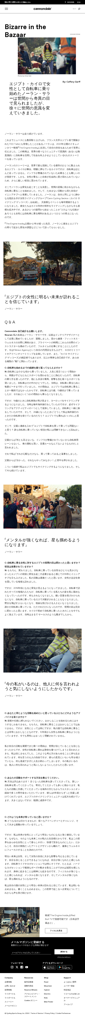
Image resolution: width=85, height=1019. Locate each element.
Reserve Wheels (30, 990)
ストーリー (9, 1002)
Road (46, 982)
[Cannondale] (42, 8)
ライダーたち (10, 994)
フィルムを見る (56, 931)
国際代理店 (28, 986)
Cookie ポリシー (30, 1000)
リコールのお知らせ (72, 994)
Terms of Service (37, 1013)
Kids (46, 998)
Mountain (48, 986)
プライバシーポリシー (64, 957)
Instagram (12, 967)
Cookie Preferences (63, 1013)
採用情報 (8, 990)
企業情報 (8, 982)
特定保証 (67, 990)
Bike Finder (48, 1002)
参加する (64, 952)
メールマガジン (11, 1006)
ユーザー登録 (69, 986)
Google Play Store (64, 967)
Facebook (21, 967)
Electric (47, 994)
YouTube (26, 967)
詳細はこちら (27, 2)
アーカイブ (68, 1004)
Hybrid (46, 990)
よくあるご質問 (70, 982)
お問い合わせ (10, 986)
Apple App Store (49, 967)
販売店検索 (28, 982)
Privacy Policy (50, 1013)
